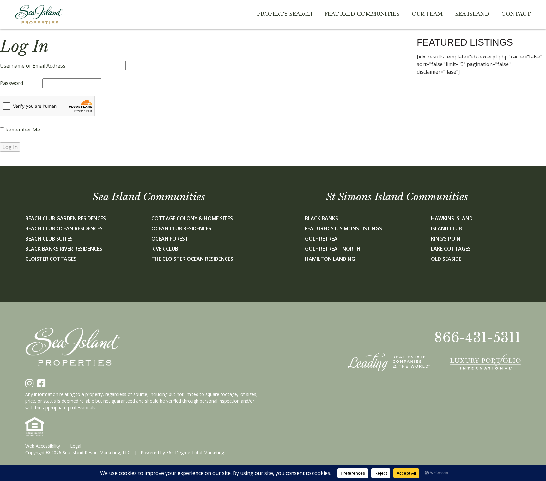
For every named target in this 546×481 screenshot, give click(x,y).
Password (11, 83)
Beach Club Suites (49, 238)
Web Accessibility (42, 446)
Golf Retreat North (333, 248)
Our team (427, 14)
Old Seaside (446, 258)
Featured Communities (362, 14)
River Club (164, 248)
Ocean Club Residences (181, 228)
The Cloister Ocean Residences (192, 258)
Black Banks (321, 218)
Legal (75, 446)
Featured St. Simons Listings (343, 228)
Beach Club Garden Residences (65, 218)
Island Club (446, 228)
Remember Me (22, 129)
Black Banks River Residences (63, 248)
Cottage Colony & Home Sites (192, 218)
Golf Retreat (323, 238)
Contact (516, 14)
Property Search (284, 14)
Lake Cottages (451, 248)
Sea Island (472, 14)
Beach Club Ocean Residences (64, 228)
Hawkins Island (452, 218)
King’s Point (447, 238)
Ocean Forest (169, 238)
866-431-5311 (477, 337)
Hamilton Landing (330, 258)
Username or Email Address (32, 65)
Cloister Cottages (50, 258)
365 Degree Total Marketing (195, 452)
